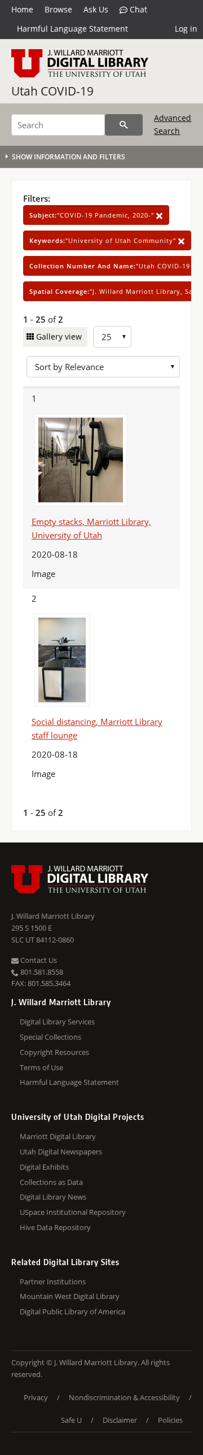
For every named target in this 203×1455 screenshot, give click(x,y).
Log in (186, 28)
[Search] (124, 125)
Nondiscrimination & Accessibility (124, 1397)
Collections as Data (51, 1182)
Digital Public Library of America (72, 1311)
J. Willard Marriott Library (53, 916)
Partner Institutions (53, 1281)
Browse (58, 9)
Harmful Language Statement (72, 28)
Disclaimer (120, 1420)
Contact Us (38, 960)
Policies (170, 1420)
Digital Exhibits (44, 1167)
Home (22, 9)
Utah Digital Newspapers (61, 1151)
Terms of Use (41, 1067)
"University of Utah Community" (103, 240)
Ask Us (95, 9)
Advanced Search (172, 124)
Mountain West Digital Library (70, 1296)
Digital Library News (53, 1197)
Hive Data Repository (55, 1227)
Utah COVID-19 (52, 91)
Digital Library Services (57, 1022)
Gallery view (58, 336)
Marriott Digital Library (58, 1136)
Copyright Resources (54, 1052)
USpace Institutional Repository (73, 1212)
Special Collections (50, 1037)
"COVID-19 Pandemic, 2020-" (92, 215)
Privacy (36, 1397)
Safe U (71, 1420)
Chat (137, 9)
